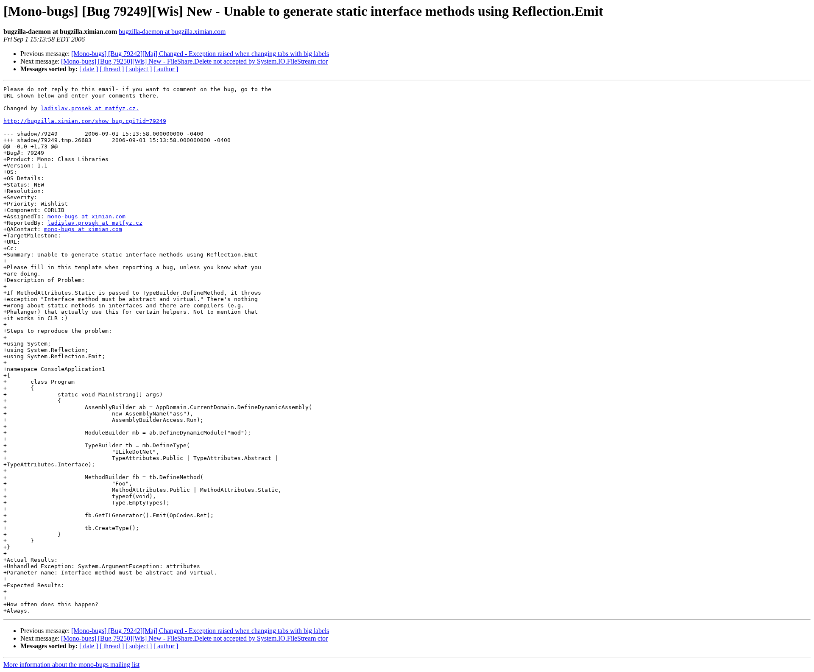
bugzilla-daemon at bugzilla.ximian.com (172, 31)
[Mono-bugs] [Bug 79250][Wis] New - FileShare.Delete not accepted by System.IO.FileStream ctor (194, 61)
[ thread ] (112, 68)
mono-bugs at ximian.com (86, 216)
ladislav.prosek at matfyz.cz (94, 223)
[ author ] (165, 68)
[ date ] (88, 68)
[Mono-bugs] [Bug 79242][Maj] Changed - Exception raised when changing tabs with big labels (200, 53)
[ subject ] (138, 68)
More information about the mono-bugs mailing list (71, 664)
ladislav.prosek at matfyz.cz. (90, 108)
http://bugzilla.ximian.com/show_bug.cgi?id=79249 (84, 121)
